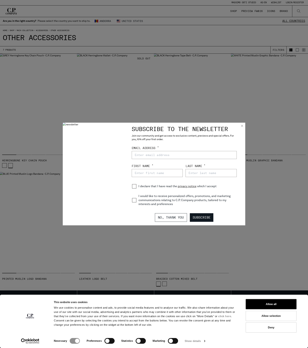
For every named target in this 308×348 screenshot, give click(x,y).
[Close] (242, 126)
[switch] (109, 341)
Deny (271, 327)
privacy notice (187, 186)
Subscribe (202, 217)
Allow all (271, 304)
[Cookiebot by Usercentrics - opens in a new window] (30, 341)
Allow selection (271, 315)
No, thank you (171, 217)
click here (224, 316)
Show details (193, 340)
